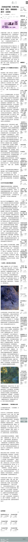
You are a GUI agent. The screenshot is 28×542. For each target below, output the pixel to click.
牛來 (21, 9)
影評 (21, 27)
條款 (7, 541)
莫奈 (5, 18)
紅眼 (6, 529)
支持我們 (2, 541)
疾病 (3, 16)
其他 (1, 14)
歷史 (21, 54)
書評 (21, 75)
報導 (1, 516)
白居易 (8, 18)
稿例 (7, 539)
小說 (21, 146)
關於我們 (2, 539)
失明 (6, 16)
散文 (21, 139)
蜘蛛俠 (21, 10)
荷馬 (14, 16)
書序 (21, 116)
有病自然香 (10, 16)
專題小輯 (22, 304)
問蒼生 (24, 9)
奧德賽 (25, 10)
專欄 (21, 280)
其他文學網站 (3, 540)
